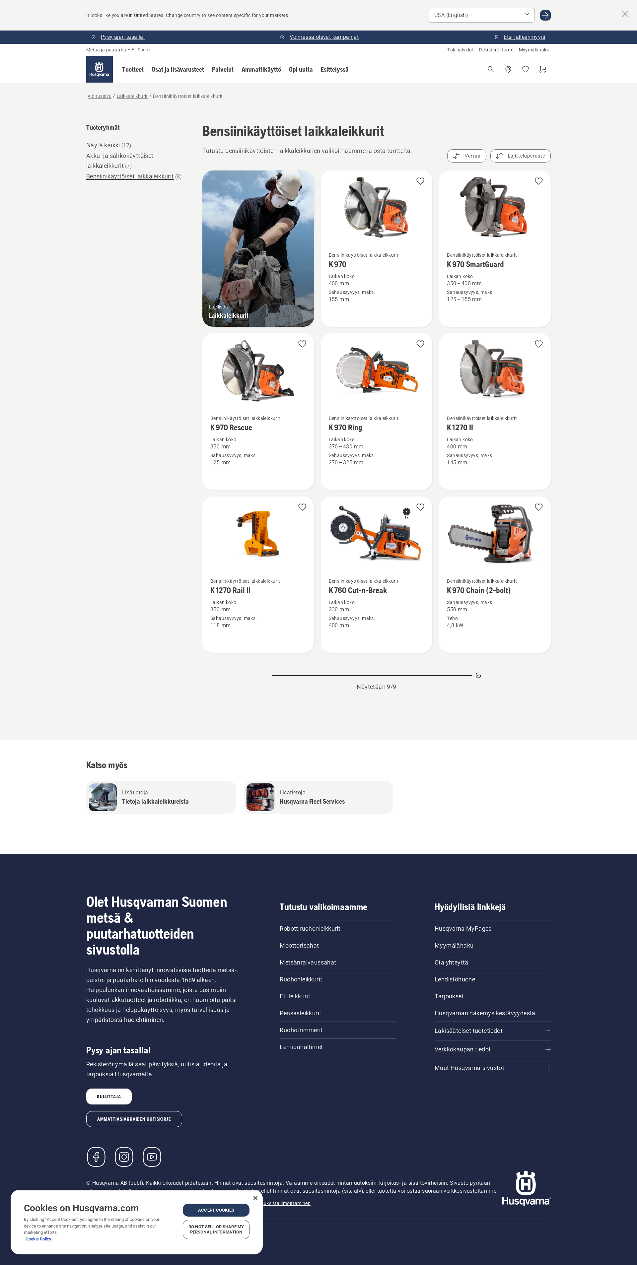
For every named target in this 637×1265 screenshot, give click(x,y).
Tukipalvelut (460, 49)
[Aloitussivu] (99, 69)
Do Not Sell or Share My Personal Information (216, 1229)
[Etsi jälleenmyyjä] (508, 69)
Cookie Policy (38, 1238)
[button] (133, 69)
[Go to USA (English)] (545, 15)
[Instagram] (124, 1157)
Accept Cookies (216, 1210)
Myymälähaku (534, 49)
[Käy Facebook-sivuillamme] (96, 1157)
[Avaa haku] (491, 69)
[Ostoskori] (543, 69)
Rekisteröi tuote (496, 49)
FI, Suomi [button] (141, 49)
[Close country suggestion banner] (625, 13)
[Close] (255, 1198)
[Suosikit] (525, 69)
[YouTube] (152, 1157)
